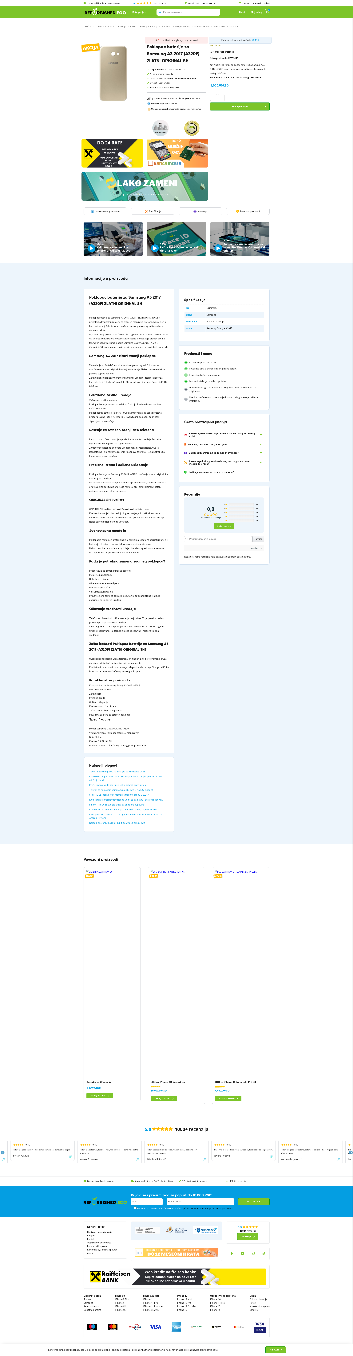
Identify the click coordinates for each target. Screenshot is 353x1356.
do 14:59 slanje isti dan (104, 3)
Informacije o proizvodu (107, 211)
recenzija (149, 3)
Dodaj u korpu (240, 106)
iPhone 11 (148, 1299)
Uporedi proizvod (224, 51)
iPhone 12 (182, 1295)
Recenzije (202, 211)
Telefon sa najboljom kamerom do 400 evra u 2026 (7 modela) (121, 789)
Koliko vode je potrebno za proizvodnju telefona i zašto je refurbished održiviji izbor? (125, 778)
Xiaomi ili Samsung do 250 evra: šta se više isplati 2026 (117, 771)
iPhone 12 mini (184, 1299)
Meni (242, 12)
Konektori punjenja (260, 1306)
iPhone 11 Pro (150, 1302)
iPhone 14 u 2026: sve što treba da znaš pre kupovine (116, 804)
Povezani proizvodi (250, 211)
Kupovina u (256, 3)
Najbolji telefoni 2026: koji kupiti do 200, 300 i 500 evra (117, 822)
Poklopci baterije (127, 26)
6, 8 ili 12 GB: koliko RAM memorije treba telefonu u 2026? (119, 794)
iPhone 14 (215, 1299)
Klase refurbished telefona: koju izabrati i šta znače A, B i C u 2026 (123, 809)
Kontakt (91, 1239)
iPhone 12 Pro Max (186, 1306)
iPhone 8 (120, 1295)
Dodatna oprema (92, 1309)
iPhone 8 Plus (122, 1299)
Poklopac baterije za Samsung (155, 26)
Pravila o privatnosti (222, 1208)
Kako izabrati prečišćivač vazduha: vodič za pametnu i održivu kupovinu (126, 799)
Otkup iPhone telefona (223, 1295)
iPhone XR (120, 1306)
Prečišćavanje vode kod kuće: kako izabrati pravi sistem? (118, 784)
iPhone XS (120, 1309)
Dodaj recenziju (224, 526)
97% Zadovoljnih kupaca (194, 1181)
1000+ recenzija (238, 1181)
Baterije (254, 1309)
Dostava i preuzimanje (99, 1232)
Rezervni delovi (106, 26)
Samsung (88, 1302)
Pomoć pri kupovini (97, 1246)
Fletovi (253, 1302)
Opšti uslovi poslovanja (99, 1242)
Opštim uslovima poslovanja (196, 1208)
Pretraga (258, 539)
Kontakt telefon (202, 3)
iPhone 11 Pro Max (153, 1306)
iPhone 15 (215, 1306)
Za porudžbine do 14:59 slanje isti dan (154, 1181)
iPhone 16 (215, 1309)
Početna (89, 26)
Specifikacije (155, 211)
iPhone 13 (182, 1309)
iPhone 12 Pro (184, 1302)
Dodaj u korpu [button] (98, 1095)
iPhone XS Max (151, 1295)
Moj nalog (256, 12)
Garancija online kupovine (100, 1181)
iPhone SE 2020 (151, 1309)
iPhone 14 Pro (217, 1302)
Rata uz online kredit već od (235, 40)
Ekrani (253, 1295)
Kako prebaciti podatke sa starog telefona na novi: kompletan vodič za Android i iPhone (125, 816)
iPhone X (119, 1302)
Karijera (91, 1235)
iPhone (87, 1299)
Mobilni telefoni (92, 1295)
